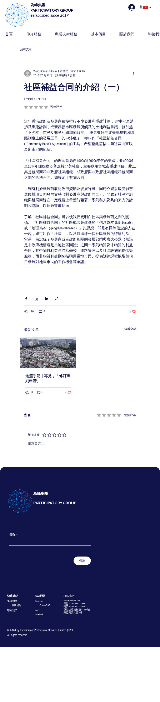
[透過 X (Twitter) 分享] (36, 299)
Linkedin (38, 601)
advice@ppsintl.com (72, 600)
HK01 (37, 610)
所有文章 (26, 49)
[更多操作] (133, 73)
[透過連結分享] (57, 299)
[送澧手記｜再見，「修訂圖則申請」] (48, 352)
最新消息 (16, 605)
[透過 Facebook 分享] (26, 299)
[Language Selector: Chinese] (147, 7)
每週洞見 (12, 601)
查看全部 (130, 329)
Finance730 (45, 605)
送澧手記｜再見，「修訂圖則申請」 (47, 378)
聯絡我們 (12, 610)
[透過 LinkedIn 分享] (47, 299)
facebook (39, 614)
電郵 (13, 535)
